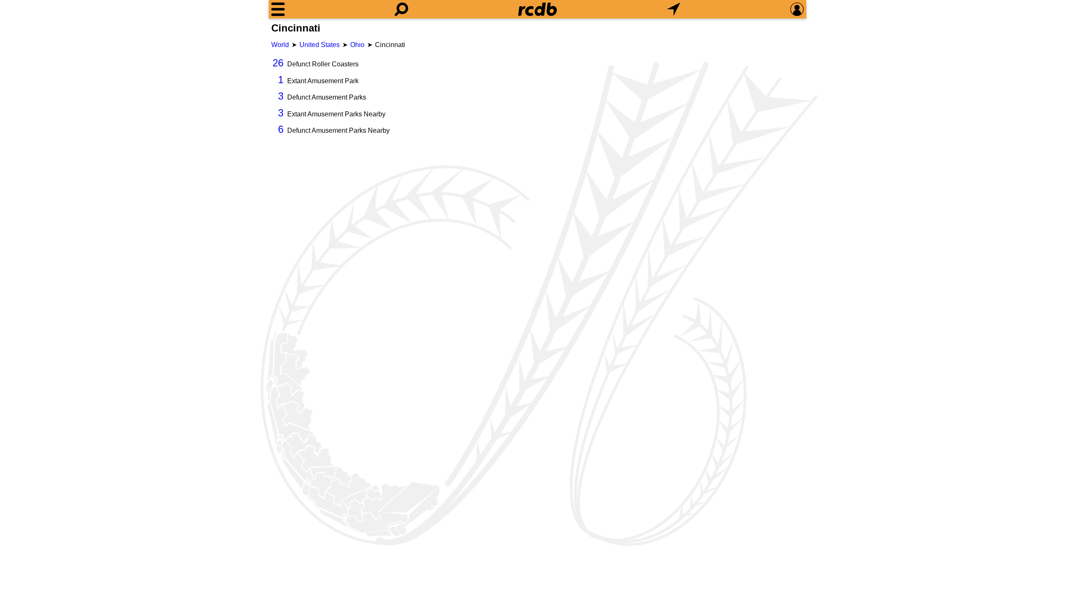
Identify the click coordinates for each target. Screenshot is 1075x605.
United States (319, 44)
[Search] (401, 9)
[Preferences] (797, 9)
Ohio (357, 44)
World (280, 44)
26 (278, 62)
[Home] (537, 9)
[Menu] (278, 9)
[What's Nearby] (673, 9)
